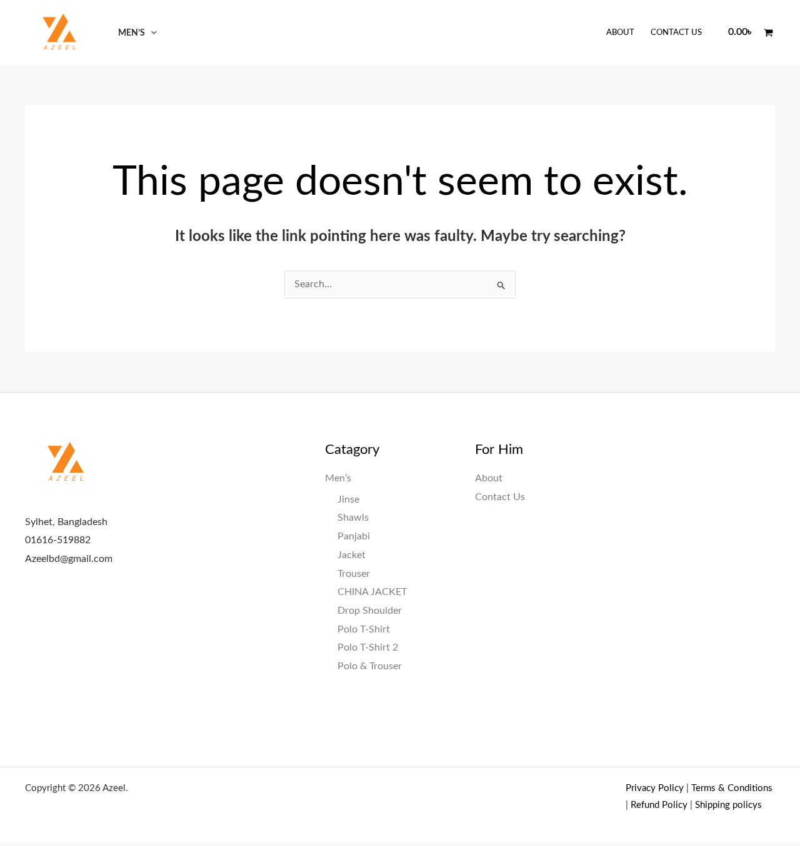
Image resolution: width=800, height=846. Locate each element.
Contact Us (676, 33)
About (620, 33)
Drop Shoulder (370, 611)
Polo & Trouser (370, 666)
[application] (151, 32)
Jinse (348, 499)
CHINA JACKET (372, 592)
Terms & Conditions (731, 788)
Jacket (352, 555)
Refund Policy (659, 805)
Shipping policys (728, 805)
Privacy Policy (655, 788)
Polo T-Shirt (364, 629)
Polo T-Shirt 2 (368, 647)
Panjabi (354, 536)
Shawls (353, 518)
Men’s (131, 32)
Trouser (354, 574)
